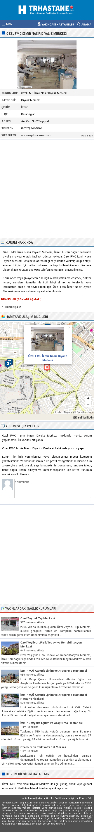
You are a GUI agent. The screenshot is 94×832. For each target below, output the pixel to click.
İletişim (72, 798)
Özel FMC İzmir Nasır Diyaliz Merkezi (47, 358)
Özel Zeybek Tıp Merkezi (37, 618)
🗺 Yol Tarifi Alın (83, 417)
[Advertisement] (47, 188)
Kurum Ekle (85, 798)
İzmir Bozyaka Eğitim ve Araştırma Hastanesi (51, 723)
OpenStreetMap (85, 412)
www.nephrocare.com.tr (36, 135)
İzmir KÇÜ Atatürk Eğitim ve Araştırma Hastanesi (53, 670)
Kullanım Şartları (33, 798)
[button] (47, 368)
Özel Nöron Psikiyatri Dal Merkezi (43, 747)
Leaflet (58, 412)
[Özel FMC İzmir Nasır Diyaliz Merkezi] (47, 64)
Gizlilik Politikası (55, 798)
